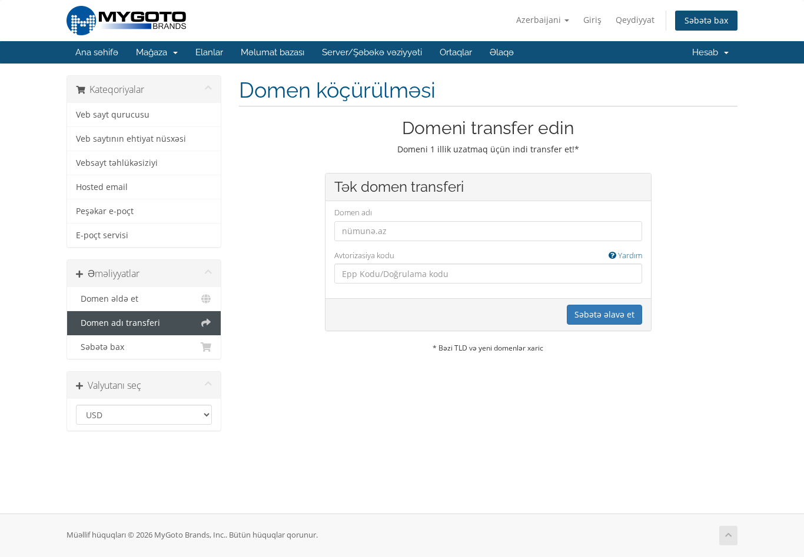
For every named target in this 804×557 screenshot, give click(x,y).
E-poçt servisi (102, 235)
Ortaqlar (456, 52)
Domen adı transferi (118, 323)
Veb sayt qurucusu (112, 114)
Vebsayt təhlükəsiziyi (117, 163)
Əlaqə (502, 52)
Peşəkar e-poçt (105, 211)
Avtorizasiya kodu (488, 255)
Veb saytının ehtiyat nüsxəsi (131, 139)
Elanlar (209, 52)
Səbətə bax (706, 20)
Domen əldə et (107, 298)
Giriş (592, 19)
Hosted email (102, 187)
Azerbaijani (539, 19)
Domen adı (353, 212)
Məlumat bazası (272, 52)
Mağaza (154, 52)
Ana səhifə (96, 52)
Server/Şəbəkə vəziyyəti (372, 52)
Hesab (707, 52)
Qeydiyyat (635, 19)
